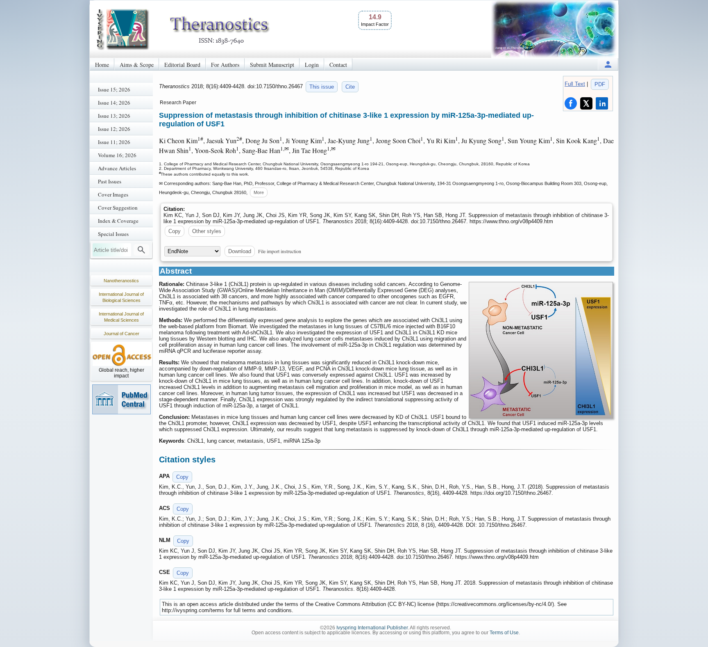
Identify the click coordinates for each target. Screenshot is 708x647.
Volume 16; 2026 (117, 155)
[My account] (608, 64)
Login (312, 65)
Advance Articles (117, 168)
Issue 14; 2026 (114, 102)
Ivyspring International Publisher (372, 627)
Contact (338, 65)
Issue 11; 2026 (114, 142)
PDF (600, 84)
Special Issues (113, 234)
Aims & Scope (137, 65)
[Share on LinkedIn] (602, 103)
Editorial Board (182, 65)
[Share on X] (586, 103)
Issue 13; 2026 (114, 115)
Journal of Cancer (121, 333)
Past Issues (109, 181)
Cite (350, 87)
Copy (174, 231)
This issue (321, 87)
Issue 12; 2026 (114, 129)
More (259, 192)
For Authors (225, 65)
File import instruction (279, 251)
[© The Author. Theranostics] (541, 350)
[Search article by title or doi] (141, 250)
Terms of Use (504, 632)
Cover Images (113, 194)
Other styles (206, 231)
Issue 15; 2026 (114, 89)
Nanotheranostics (121, 280)
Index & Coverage (118, 220)
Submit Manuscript (272, 65)
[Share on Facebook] (571, 103)
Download (239, 251)
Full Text (575, 84)
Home (102, 65)
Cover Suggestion (118, 207)
